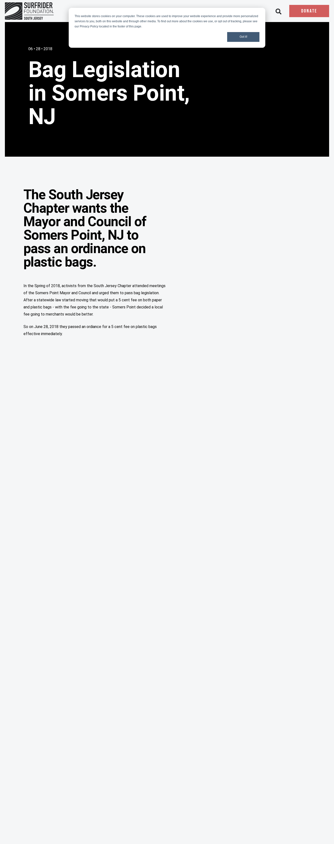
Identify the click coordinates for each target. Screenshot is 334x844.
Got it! (243, 36)
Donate (309, 11)
